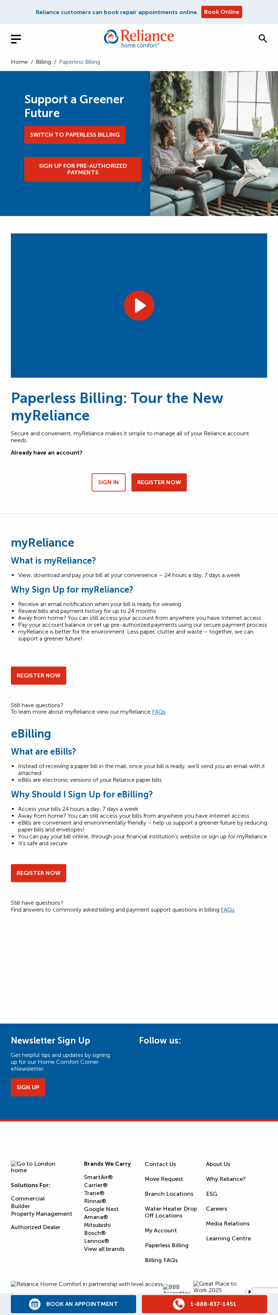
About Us (218, 1164)
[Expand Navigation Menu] (22, 38)
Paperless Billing (167, 1245)
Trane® (94, 1193)
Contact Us (160, 1164)
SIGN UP (28, 1087)
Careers (216, 1208)
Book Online (221, 11)
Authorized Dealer (35, 1227)
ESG (212, 1193)
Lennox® (96, 1240)
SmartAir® (98, 1177)
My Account (161, 1230)
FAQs (159, 711)
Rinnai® (95, 1201)
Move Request (164, 1178)
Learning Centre (228, 1238)
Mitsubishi (97, 1224)
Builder (20, 1206)
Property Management (41, 1213)
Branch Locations (169, 1193)
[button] (262, 38)
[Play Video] (139, 305)
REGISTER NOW (159, 482)
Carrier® (96, 1185)
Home (19, 61)
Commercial (28, 1198)
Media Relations (227, 1223)
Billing (43, 61)
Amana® (96, 1217)
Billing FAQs (161, 1260)
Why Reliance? (226, 1178)
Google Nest (101, 1209)
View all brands (104, 1248)
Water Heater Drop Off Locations (171, 1212)
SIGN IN (108, 482)
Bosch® (95, 1232)
